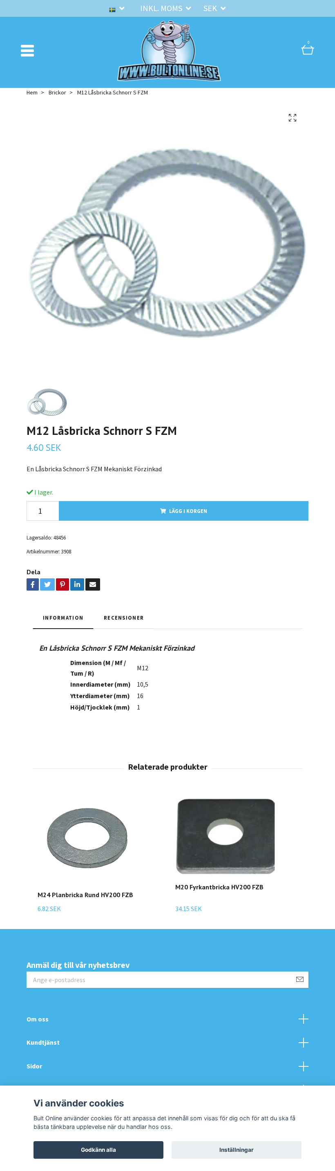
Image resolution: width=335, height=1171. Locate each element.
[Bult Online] (169, 50)
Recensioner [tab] (124, 617)
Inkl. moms (162, 8)
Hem (32, 92)
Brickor (57, 92)
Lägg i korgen (188, 511)
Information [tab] (63, 617)
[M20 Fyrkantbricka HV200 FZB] (226, 836)
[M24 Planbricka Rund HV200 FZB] (89, 840)
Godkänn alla (98, 1149)
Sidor (34, 1066)
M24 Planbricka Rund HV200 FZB (85, 895)
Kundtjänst (43, 1042)
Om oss (38, 1019)
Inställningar (236, 1149)
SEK (211, 8)
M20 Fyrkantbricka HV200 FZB (219, 887)
